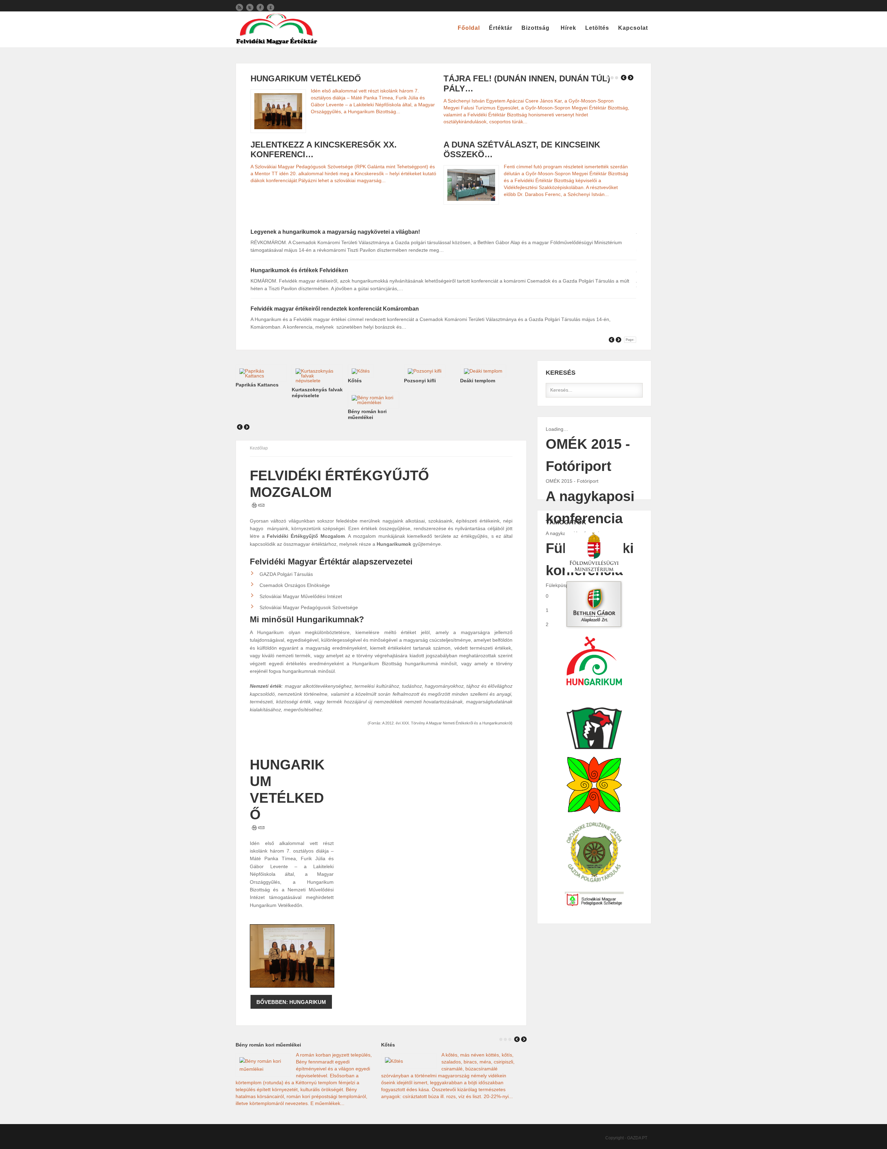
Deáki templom (477, 380)
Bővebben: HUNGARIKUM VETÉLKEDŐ (291, 1004)
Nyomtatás (254, 505)
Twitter (250, 7)
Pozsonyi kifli (420, 380)
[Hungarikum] (594, 604)
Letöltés (597, 28)
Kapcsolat (633, 28)
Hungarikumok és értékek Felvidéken (299, 270)
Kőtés (355, 380)
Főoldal (469, 28)
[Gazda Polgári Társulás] (594, 852)
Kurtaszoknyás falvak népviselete (317, 392)
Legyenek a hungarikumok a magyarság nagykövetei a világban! (335, 232)
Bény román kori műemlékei (367, 414)
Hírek (568, 28)
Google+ (270, 7)
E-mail (261, 505)
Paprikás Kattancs (257, 385)
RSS (239, 7)
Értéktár (500, 28)
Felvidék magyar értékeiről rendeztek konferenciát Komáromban (335, 309)
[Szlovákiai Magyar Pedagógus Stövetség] (594, 900)
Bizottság (535, 28)
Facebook (260, 7)
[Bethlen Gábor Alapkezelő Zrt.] (594, 552)
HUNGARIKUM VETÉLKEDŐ (306, 78)
